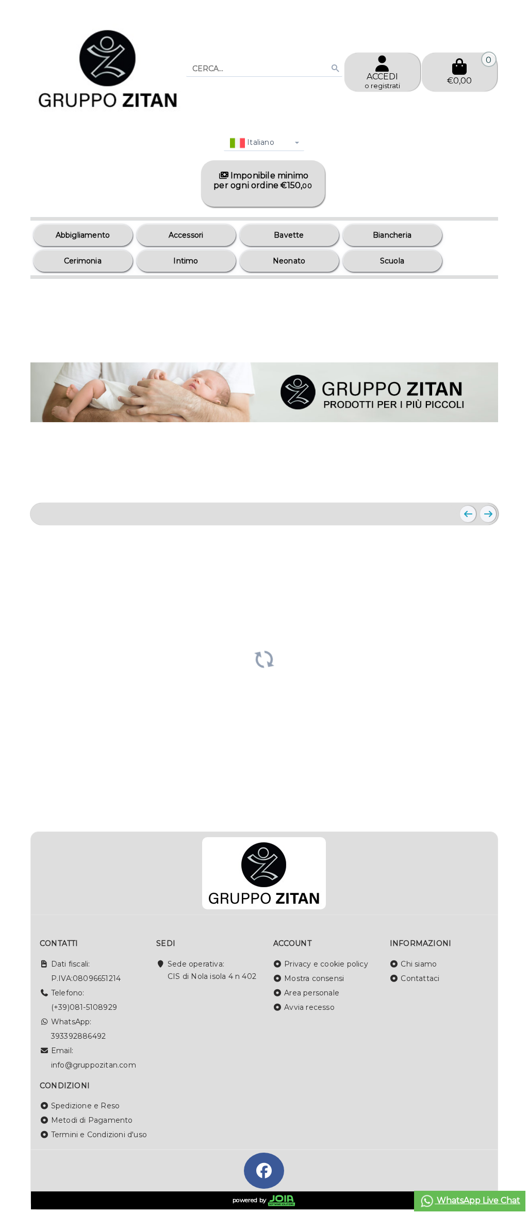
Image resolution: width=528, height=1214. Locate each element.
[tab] (443, 481)
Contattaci (420, 978)
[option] (83, 235)
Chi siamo (419, 964)
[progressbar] (264, 658)
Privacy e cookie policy (326, 964)
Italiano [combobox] (259, 142)
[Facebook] (264, 1171)
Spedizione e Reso (85, 1105)
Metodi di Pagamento (92, 1120)
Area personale (311, 992)
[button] (467, 482)
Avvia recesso (309, 1007)
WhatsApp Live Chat (477, 1200)
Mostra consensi (314, 978)
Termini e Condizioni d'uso (99, 1134)
